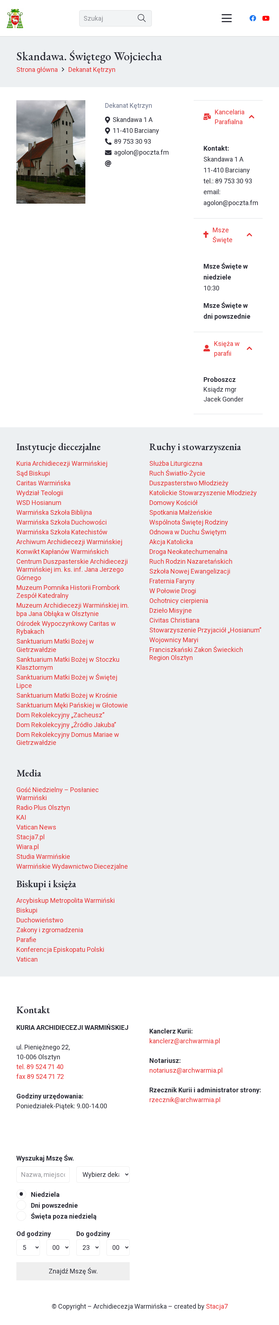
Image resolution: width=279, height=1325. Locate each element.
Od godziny (33, 1234)
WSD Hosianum (38, 502)
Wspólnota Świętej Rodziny (188, 522)
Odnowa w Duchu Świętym (187, 532)
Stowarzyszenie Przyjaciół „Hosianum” (205, 630)
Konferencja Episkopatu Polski (60, 949)
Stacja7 (217, 1306)
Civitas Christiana (174, 620)
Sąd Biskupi (33, 473)
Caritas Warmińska (43, 483)
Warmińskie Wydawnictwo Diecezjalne (72, 866)
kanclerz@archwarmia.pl (184, 1041)
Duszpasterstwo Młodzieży (189, 483)
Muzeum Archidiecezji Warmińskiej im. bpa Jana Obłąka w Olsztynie (72, 609)
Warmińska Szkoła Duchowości (61, 522)
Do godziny (93, 1234)
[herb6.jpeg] (15, 18)
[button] (227, 18)
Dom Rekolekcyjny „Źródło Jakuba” (66, 725)
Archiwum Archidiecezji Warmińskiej (69, 542)
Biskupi (26, 910)
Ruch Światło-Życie (177, 473)
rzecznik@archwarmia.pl (185, 1100)
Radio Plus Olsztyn (43, 807)
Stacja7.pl (30, 837)
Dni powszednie (53, 1205)
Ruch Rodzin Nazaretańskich (190, 561)
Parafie (26, 939)
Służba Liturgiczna (175, 463)
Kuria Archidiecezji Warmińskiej (62, 463)
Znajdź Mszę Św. (73, 1271)
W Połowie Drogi (172, 591)
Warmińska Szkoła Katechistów (62, 532)
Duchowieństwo (39, 920)
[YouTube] (265, 18)
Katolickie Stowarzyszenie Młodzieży (203, 493)
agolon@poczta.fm (230, 203)
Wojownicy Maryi (173, 640)
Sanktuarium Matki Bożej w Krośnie (66, 695)
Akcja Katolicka (171, 542)
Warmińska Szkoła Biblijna (54, 512)
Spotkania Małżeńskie (180, 512)
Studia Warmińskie (43, 856)
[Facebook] (252, 18)
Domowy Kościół (173, 502)
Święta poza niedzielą (63, 1216)
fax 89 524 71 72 (40, 1076)
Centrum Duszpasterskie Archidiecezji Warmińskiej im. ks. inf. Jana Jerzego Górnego (72, 570)
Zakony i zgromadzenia (49, 930)
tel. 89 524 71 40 (40, 1067)
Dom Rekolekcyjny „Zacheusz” (60, 715)
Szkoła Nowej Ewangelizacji (189, 571)
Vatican (27, 959)
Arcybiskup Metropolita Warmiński (65, 900)
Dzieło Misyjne (170, 610)
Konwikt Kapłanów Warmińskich (62, 551)
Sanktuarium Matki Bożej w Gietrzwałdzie (55, 645)
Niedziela (44, 1194)
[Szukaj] (142, 18)
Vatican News (36, 827)
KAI (21, 817)
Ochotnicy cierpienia (178, 600)
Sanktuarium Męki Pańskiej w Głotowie (72, 705)
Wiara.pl (27, 847)
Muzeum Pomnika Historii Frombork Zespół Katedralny (68, 592)
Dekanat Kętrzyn (128, 105)
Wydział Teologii (39, 493)
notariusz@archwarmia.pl (186, 1070)
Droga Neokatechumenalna (188, 551)
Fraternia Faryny (172, 581)
